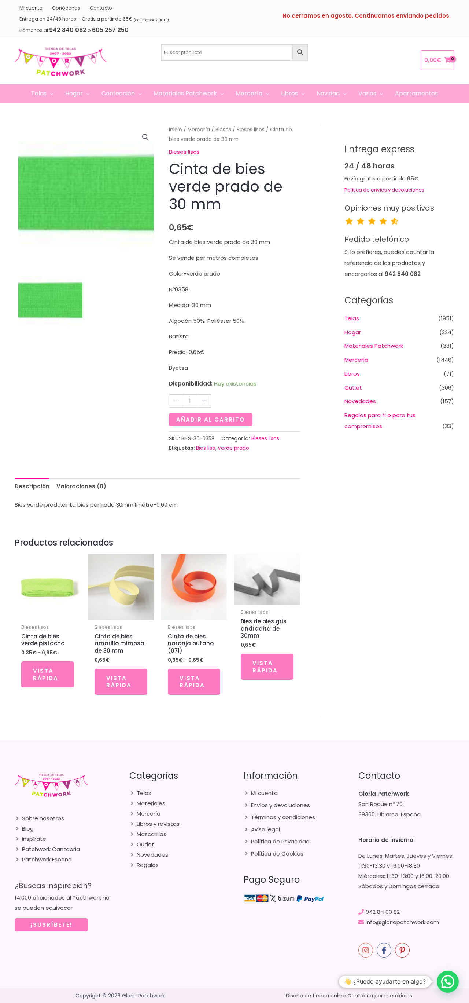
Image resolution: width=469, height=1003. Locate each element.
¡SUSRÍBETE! (51, 924)
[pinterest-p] (403, 950)
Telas (351, 318)
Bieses (223, 129)
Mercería (199, 129)
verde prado (233, 448)
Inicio (175, 129)
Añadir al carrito (210, 419)
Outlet (353, 387)
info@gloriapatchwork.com (402, 922)
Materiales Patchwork (373, 346)
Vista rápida (45, 674)
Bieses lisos (251, 129)
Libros (352, 374)
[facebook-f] (385, 950)
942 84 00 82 (383, 912)
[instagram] (366, 950)
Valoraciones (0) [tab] (81, 486)
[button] (50, 93)
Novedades (360, 401)
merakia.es (398, 995)
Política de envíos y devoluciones (384, 189)
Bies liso (205, 448)
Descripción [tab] (32, 486)
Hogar (352, 332)
